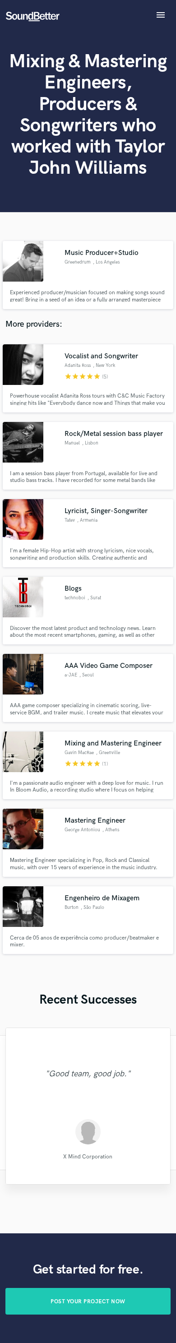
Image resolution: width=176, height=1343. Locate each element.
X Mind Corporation (87, 1156)
